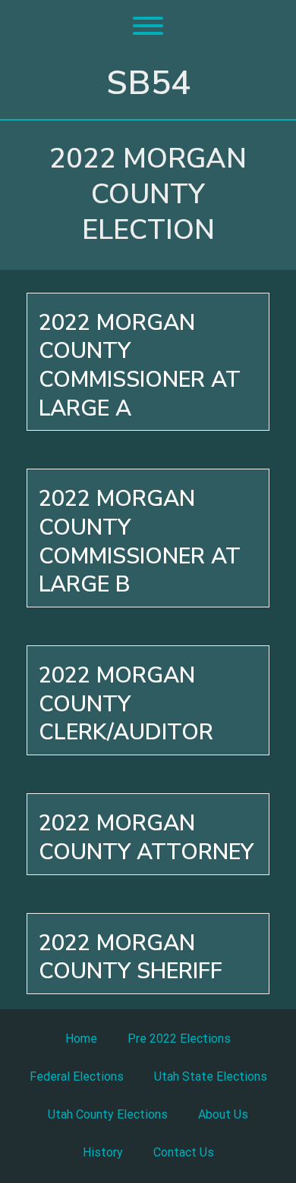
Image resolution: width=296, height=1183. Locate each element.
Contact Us (183, 1152)
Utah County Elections (108, 1114)
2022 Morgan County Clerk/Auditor (126, 704)
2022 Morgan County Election (148, 194)
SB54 (148, 83)
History (103, 1152)
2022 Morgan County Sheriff (130, 957)
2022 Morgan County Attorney (146, 837)
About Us (223, 1114)
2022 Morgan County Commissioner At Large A (140, 365)
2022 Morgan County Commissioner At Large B (140, 541)
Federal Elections (77, 1076)
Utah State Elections (210, 1076)
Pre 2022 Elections (179, 1038)
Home (81, 1038)
